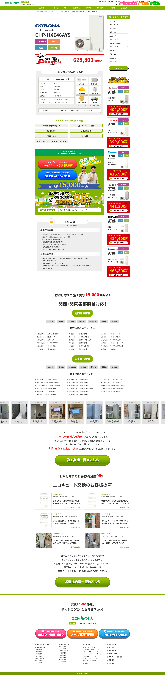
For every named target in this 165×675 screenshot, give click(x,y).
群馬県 (114, 367)
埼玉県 (61, 367)
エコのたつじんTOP (43, 644)
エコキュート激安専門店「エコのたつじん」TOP (46, 11)
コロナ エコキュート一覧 (91, 658)
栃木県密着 (63, 655)
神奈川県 (72, 367)
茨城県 (104, 367)
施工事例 (88, 8)
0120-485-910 (130, 3)
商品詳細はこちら (119, 114)
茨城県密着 (63, 657)
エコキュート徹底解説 (123, 8)
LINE (156, 3)
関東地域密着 (82, 359)
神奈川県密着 (64, 651)
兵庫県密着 (39, 652)
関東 (25, 4)
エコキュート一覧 (53, 8)
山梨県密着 (63, 661)
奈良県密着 (39, 656)
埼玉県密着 (63, 648)
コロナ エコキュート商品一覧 (77, 11)
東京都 (50, 367)
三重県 (114, 321)
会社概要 (41, 8)
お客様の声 (100, 8)
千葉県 (83, 367)
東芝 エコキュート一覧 (90, 660)
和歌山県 (92, 321)
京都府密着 (39, 654)
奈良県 (81, 321)
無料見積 (111, 660)
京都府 (71, 321)
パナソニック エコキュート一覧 (92, 654)
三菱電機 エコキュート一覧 (91, 649)
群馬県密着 (63, 659)
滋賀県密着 (39, 660)
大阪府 (50, 321)
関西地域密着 (82, 313)
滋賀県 (104, 321)
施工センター (80, 106)
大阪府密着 (39, 649)
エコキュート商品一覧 (64, 11)
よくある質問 (112, 8)
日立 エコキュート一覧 (90, 656)
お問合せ (111, 663)
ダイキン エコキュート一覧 (91, 652)
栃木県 (93, 367)
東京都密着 (63, 646)
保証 (65, 8)
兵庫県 (61, 321)
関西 (22, 4)
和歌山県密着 (40, 658)
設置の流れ (76, 8)
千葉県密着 (63, 653)
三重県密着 (39, 662)
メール (144, 3)
